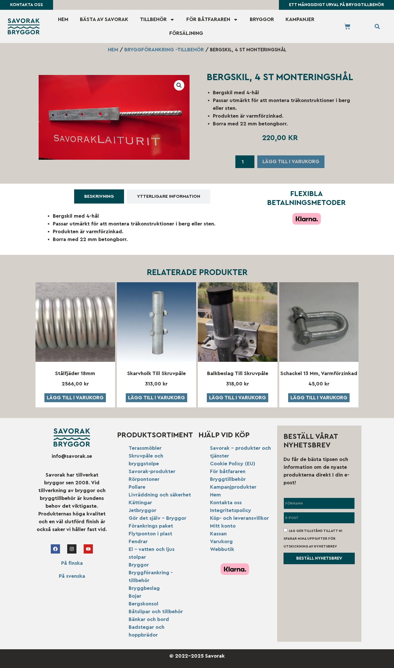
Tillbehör (153, 19)
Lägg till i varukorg (290, 161)
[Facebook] (55, 549)
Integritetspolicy (230, 510)
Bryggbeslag (144, 588)
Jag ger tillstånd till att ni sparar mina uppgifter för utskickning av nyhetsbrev (313, 538)
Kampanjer (300, 19)
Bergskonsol (143, 603)
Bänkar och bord (149, 619)
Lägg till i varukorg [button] (75, 397)
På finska (72, 563)
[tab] (99, 196)
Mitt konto (223, 525)
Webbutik (222, 549)
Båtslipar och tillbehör (156, 611)
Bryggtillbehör (228, 479)
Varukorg (221, 541)
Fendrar (138, 541)
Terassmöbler (145, 448)
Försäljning (186, 33)
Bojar (135, 596)
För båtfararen (208, 19)
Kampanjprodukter (233, 487)
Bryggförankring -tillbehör (164, 49)
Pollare (137, 487)
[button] (377, 26)
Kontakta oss (226, 502)
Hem (63, 19)
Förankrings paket (151, 525)
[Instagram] (71, 549)
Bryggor (262, 19)
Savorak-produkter (152, 471)
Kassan (218, 533)
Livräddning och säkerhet (160, 494)
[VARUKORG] (347, 26)
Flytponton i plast (150, 533)
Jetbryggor (142, 510)
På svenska (72, 576)
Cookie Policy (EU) (232, 463)
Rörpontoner (144, 479)
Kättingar (140, 502)
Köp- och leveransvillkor (239, 518)
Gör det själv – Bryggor (157, 518)
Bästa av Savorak (104, 19)
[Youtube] (88, 549)
